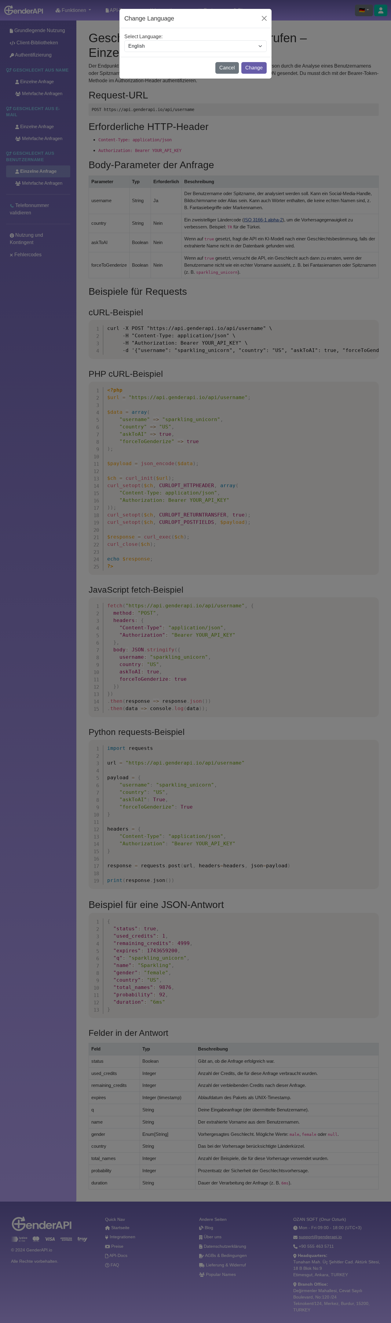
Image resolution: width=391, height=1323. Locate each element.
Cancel (227, 67)
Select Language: (143, 36)
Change (254, 67)
